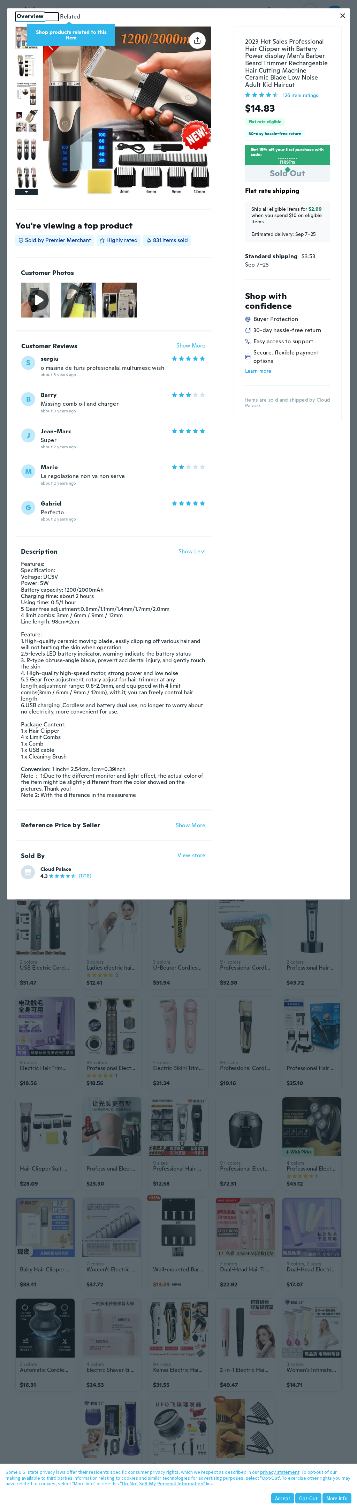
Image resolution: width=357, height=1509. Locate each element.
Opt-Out (308, 1498)
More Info (337, 1498)
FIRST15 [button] (287, 162)
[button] (342, 15)
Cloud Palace (55, 869)
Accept (282, 1498)
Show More (190, 346)
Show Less (192, 551)
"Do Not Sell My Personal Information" (162, 1483)
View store (191, 855)
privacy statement (279, 1472)
